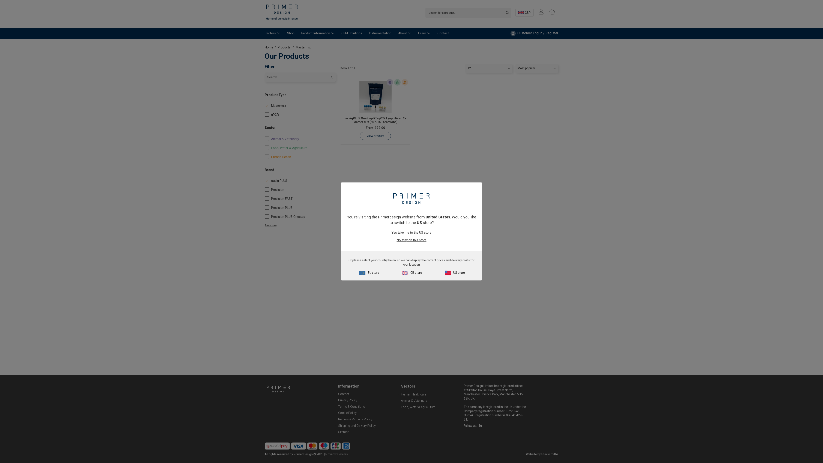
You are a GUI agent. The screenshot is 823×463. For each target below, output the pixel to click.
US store (459, 273)
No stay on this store (412, 240)
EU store (373, 273)
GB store (416, 273)
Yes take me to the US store (411, 233)
